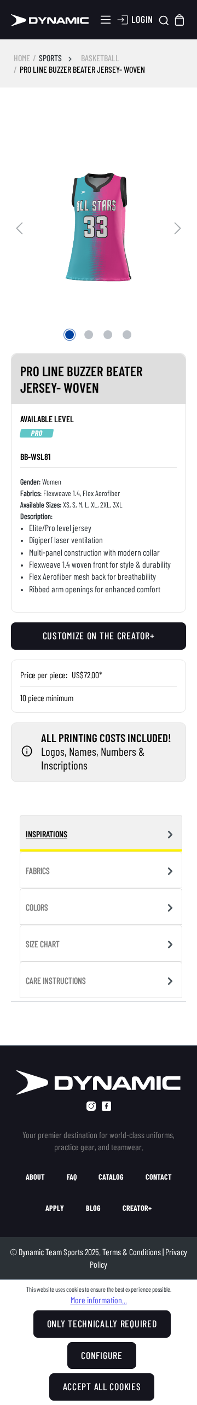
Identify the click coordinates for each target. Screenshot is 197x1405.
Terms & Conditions (131, 1251)
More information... (99, 1300)
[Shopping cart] (180, 19)
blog (93, 1208)
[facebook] (106, 1106)
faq (72, 1177)
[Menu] (106, 20)
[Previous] (19, 226)
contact (159, 1177)
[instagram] (91, 1106)
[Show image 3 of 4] (107, 334)
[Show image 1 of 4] (69, 334)
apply (54, 1208)
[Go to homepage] (50, 19)
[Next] (178, 226)
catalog (111, 1177)
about (35, 1177)
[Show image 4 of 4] (127, 334)
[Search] (164, 20)
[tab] (101, 833)
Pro (36, 433)
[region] (98, 227)
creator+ (137, 1208)
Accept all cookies (102, 1386)
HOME (22, 58)
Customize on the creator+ (99, 635)
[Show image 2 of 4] (88, 334)
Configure (101, 1355)
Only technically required (102, 1323)
